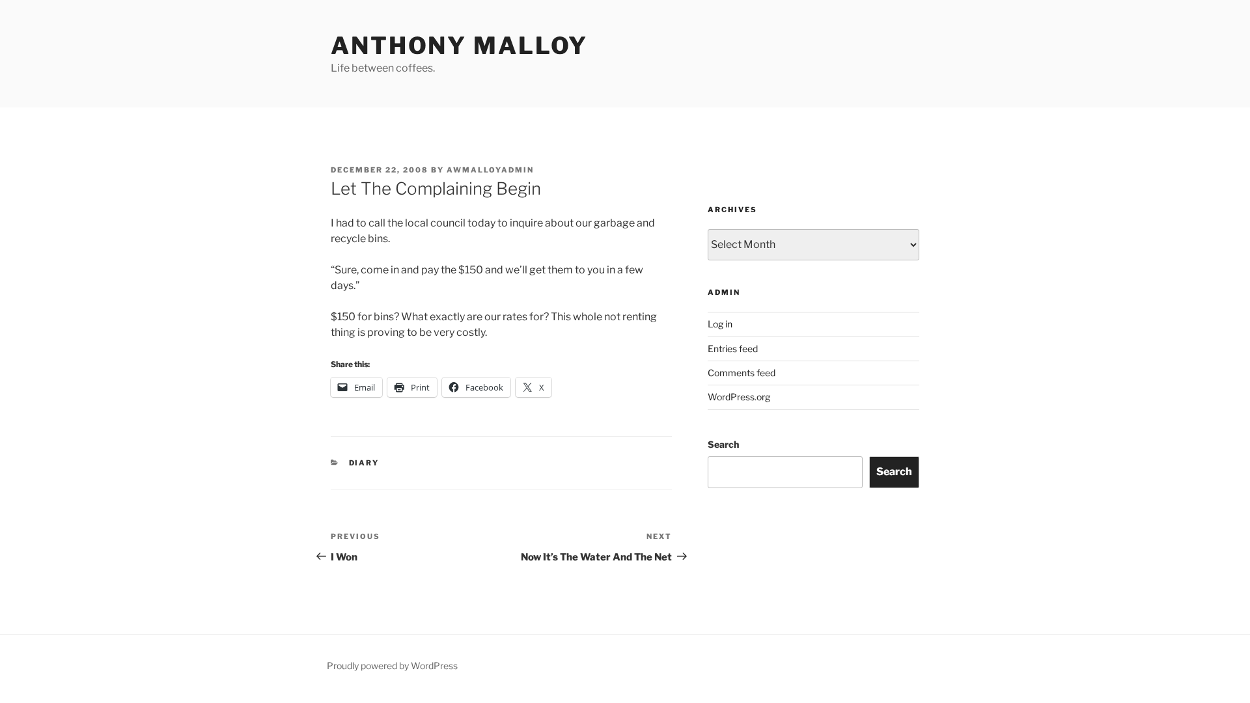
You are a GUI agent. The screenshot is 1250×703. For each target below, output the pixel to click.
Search (723, 444)
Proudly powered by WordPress (392, 665)
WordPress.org (739, 396)
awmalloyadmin (490, 169)
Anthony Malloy (459, 45)
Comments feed (741, 372)
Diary (364, 462)
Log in (720, 323)
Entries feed (733, 348)
